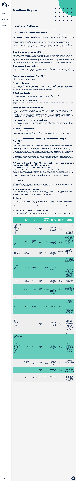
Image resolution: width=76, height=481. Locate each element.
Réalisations (5, 19)
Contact (4, 25)
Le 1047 (3, 16)
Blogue (3, 22)
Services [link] (4, 13)
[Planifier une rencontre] (73, 478)
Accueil (4, 10)
